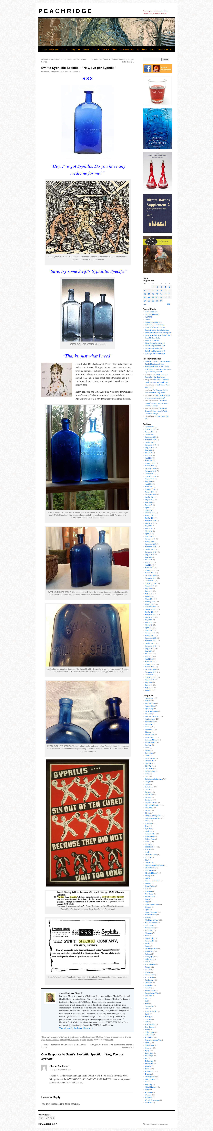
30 (157, 300)
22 (153, 297)
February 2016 (150, 539)
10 (161, 290)
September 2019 (150, 445)
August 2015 (149, 554)
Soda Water (149, 1035)
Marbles (99, 1037)
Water (147, 1089)
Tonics (106, 1037)
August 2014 (149, 586)
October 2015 (149, 549)
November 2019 (150, 439)
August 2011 (149, 680)
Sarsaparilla (149, 1006)
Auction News (150, 719)
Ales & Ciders (150, 703)
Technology (149, 1061)
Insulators (148, 891)
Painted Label (149, 938)
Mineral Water (150, 928)
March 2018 (149, 486)
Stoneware (148, 1048)
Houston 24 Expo (127, 49)
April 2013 (149, 627)
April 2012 (149, 659)
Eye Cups (148, 828)
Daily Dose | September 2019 (155, 351)
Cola (146, 776)
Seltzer (147, 1021)
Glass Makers (150, 867)
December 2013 (150, 606)
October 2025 (149, 426)
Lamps (147, 899)
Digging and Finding (81, 1037)
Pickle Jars (148, 959)
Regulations (149, 985)
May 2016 (148, 531)
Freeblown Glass (151, 854)
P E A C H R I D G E (65, 11)
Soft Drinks (149, 1037)
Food (147, 852)
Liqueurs (148, 907)
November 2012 (150, 640)
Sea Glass (148, 1019)
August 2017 (149, 499)
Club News (149, 768)
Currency (148, 792)
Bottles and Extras (151, 740)
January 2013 (149, 635)
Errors (147, 826)
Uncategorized (150, 1076)
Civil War (148, 766)
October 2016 (149, 518)
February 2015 (150, 570)
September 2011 (150, 677)
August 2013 (149, 617)
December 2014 (150, 575)
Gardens (105, 49)
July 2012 (148, 651)
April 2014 (149, 596)
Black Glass (149, 729)
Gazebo (147, 319)
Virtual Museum (164, 49)
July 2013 (148, 620)
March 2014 (149, 599)
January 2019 (149, 465)
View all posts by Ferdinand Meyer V (76, 1028)
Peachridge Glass (151, 948)
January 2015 (149, 573)
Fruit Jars (148, 857)
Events (86, 49)
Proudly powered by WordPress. (157, 1124)
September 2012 (150, 646)
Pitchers (148, 961)
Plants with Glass (151, 311)
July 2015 (148, 557)
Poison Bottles (150, 964)
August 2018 (149, 479)
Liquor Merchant (151, 912)
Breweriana (149, 753)
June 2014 (148, 591)
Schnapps (148, 1016)
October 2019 (149, 442)
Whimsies (148, 1092)
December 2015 (150, 544)
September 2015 (150, 552)
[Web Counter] (46, 1119)
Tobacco (148, 1066)
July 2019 (148, 450)
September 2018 (150, 476)
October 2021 (149, 434)
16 (157, 294)
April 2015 (149, 565)
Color (147, 784)
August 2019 (149, 447)
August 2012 (149, 648)
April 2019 (149, 458)
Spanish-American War (153, 1040)
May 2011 (148, 687)
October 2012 (149, 643)
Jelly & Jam (149, 894)
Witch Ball (148, 1102)
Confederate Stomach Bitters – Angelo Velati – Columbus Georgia (156, 403)
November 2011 (150, 672)
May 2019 (148, 455)
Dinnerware (149, 807)
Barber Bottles (150, 721)
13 (145, 294)
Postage (147, 967)
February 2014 (150, 601)
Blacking (148, 732)
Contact (65, 49)
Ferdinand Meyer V (72, 71)
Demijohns (149, 800)
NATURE (148, 317)
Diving (147, 813)
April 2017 (149, 507)
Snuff (147, 1029)
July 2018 (148, 481)
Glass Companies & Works (154, 865)
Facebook (148, 831)
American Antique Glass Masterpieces (158, 332)
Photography (149, 956)
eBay (147, 821)
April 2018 (149, 484)
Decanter (148, 797)
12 (170, 290)
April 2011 (149, 690)
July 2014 (148, 588)
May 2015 (148, 562)
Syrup (147, 1050)
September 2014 (150, 583)
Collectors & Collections (153, 779)
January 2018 (149, 492)
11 (165, 290)
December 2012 (150, 638)
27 (145, 300)
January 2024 (149, 432)
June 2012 (148, 653)
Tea (146, 1058)
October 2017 (149, 497)
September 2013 (150, 614)
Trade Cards (149, 1071)
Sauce (147, 1008)
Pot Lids (148, 969)
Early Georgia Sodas (152, 340)
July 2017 (148, 502)
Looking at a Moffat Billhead (155, 353)
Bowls (147, 747)
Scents (147, 1014)
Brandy (147, 750)
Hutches (148, 883)
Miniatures (148, 930)
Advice (147, 700)
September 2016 (150, 520)
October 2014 (149, 580)
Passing (147, 943)
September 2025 (150, 429)
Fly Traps (148, 844)
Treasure (148, 1074)
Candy (147, 755)
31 (161, 300)
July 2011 (148, 682)
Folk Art (148, 849)
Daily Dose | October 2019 (154, 348)
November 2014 (150, 578)
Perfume (148, 954)
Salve (147, 1003)
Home (44, 49)
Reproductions (150, 990)
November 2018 (150, 471)
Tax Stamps (149, 1055)
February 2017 (150, 512)
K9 (138, 49)
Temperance (149, 1063)
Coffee (147, 774)
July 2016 (148, 526)
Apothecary (149, 708)
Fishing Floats (150, 839)
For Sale (95, 49)
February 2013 (150, 633)
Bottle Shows (149, 737)
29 (153, 300)
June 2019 (148, 452)
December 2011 (150, 669)
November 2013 (150, 609)
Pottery (147, 972)
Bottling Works (150, 742)
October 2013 (149, 612)
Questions (148, 982)
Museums (148, 933)
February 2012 (150, 664)
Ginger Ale (149, 862)
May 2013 (148, 625)
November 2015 (150, 546)
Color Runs (149, 787)
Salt (146, 1001)
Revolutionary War (151, 993)
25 (165, 297)
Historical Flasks (151, 873)
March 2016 (149, 536)
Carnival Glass (66, 1037)
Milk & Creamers (151, 922)
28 (149, 300)
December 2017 (150, 494)
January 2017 (149, 515)
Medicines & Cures (151, 920)
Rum (146, 998)
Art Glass (148, 713)
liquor (147, 909)
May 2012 (148, 656)
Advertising (149, 698)
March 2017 (149, 510)
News (147, 935)
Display (147, 810)
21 (149, 297)
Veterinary (148, 1084)
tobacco (90, 1039)
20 (145, 297)
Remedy (148, 988)
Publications (149, 980)
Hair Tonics (149, 870)
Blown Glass (149, 734)
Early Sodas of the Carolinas (155, 325)
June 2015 (148, 559)
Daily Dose (75, 49)
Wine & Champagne (152, 1100)
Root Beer (148, 995)
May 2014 (148, 593)
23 (157, 297)
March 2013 (149, 630)
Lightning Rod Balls (152, 904)
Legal (147, 901)
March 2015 (149, 567)
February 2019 (150, 463)
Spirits (147, 1042)
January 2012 (149, 666)
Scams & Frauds (150, 1011)
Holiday (148, 878)
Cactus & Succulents (152, 314)
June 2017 (148, 505)
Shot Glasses (149, 1027)
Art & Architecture (151, 711)
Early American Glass (152, 818)
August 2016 (149, 523)
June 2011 (148, 685)
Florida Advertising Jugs (153, 322)
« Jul (144, 304)
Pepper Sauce (149, 951)
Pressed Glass (150, 975)
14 (149, 294)
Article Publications (152, 716)
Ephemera (148, 823)
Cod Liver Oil (150, 771)
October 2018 (149, 473)
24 (161, 297)
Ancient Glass (150, 706)
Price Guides (149, 977)
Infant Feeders (150, 886)
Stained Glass (149, 1045)
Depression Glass (151, 802)
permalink (109, 1039)
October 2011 (149, 674)
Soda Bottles (149, 1032)
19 (170, 294)
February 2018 (150, 489)
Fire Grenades (150, 836)
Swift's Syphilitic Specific (69, 1039)
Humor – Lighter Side (152, 881)
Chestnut (148, 763)
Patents (147, 946)
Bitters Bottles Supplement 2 (155, 343)
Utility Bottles (150, 1079)
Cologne (148, 781)
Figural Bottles (150, 834)
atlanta (121, 1037)
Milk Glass (149, 925)
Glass (114, 49)
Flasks (147, 841)
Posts (152, 49)
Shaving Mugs (150, 1024)
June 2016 (148, 528)
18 (165, 294)
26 (170, 297)
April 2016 (149, 533)
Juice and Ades (150, 896)
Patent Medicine (52, 1039)
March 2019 (149, 460)
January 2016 (149, 541)
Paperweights (149, 941)
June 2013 (148, 622)
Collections (54, 49)
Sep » (169, 304)
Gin (146, 860)
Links (144, 49)
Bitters (147, 727)
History (92, 1037)
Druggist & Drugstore (152, 815)
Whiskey (148, 1095)
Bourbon (148, 745)
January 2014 (149, 604)
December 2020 (150, 437)
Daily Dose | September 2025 (155, 345)
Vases (147, 1082)
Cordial (147, 789)
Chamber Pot (149, 760)
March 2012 (149, 661)
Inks (146, 888)
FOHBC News (150, 847)
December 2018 (150, 468)
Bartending (149, 724)
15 (153, 294)
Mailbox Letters (150, 914)
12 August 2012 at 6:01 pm (60, 1069)
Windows (148, 1097)
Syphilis (83, 1039)
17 (161, 294)
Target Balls (149, 1053)
